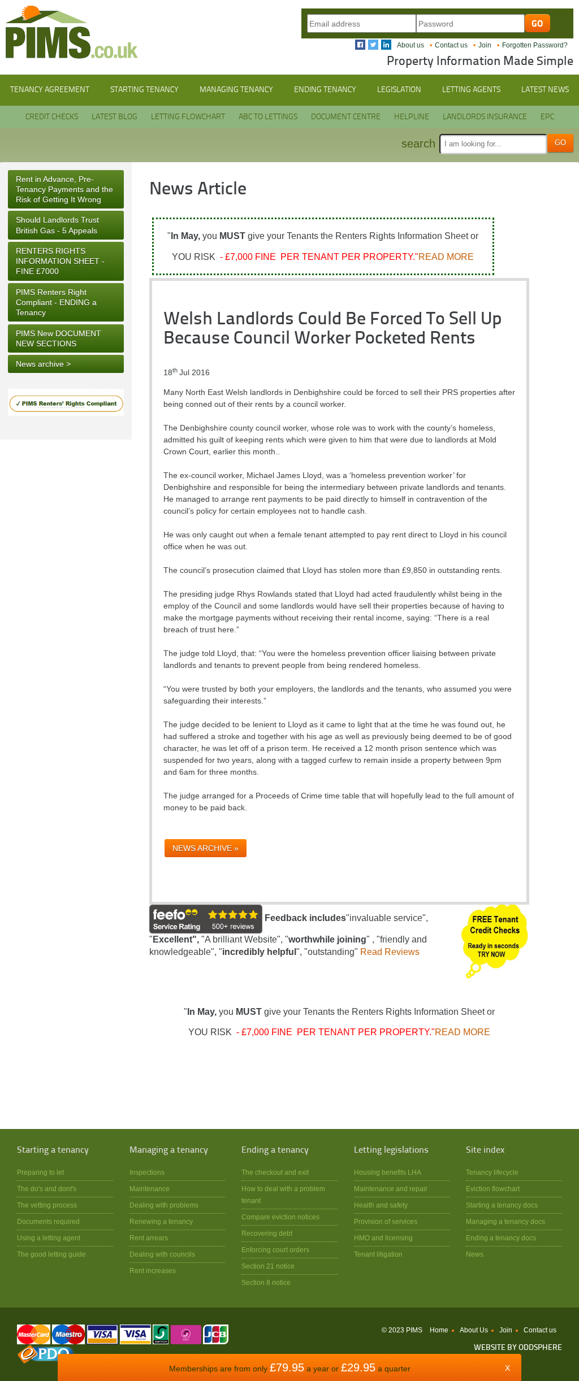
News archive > (43, 363)
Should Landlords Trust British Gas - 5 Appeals (57, 224)
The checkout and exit (275, 1172)
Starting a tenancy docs (502, 1205)
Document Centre (346, 117)
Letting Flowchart (188, 117)
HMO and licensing (383, 1237)
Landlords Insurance (485, 117)
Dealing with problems (163, 1205)
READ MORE (446, 257)
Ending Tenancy (325, 90)
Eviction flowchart (493, 1188)
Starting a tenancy (53, 1150)
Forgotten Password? (535, 45)
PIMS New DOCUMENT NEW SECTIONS (58, 338)
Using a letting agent (48, 1237)
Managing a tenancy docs (505, 1221)
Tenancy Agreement (49, 90)
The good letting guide (51, 1254)
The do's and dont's (46, 1188)
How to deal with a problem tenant (283, 1194)
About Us (474, 1330)
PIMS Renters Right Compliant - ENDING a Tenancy (56, 302)
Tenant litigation (378, 1254)
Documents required (48, 1221)
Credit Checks (51, 117)
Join (484, 45)
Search (418, 143)
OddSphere (540, 1348)
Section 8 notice (266, 1282)
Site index (485, 1150)
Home (439, 1330)
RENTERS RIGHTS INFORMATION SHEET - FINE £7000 (60, 261)
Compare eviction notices (280, 1217)
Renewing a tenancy (161, 1221)
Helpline (411, 117)
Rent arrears (148, 1237)
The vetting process (47, 1205)
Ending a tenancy (275, 1150)
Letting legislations (391, 1150)
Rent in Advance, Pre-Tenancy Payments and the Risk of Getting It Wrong (64, 189)
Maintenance (149, 1188)
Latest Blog (114, 117)
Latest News (545, 90)
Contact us (451, 45)
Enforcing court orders (275, 1249)
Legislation (399, 90)
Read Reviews (390, 952)
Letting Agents (471, 90)
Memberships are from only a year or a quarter (290, 1368)
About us (410, 45)
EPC (547, 117)
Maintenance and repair (390, 1188)
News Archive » (205, 848)
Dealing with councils (162, 1254)
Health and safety (381, 1205)
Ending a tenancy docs (501, 1237)
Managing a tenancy (168, 1150)
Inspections (147, 1172)
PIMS (72, 32)
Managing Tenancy (236, 90)
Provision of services (385, 1221)
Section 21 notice (268, 1266)
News (474, 1254)
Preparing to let (40, 1172)
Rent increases (152, 1270)
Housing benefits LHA (387, 1172)
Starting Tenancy (144, 90)
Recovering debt (266, 1233)
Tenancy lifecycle (492, 1172)
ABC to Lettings (268, 117)
